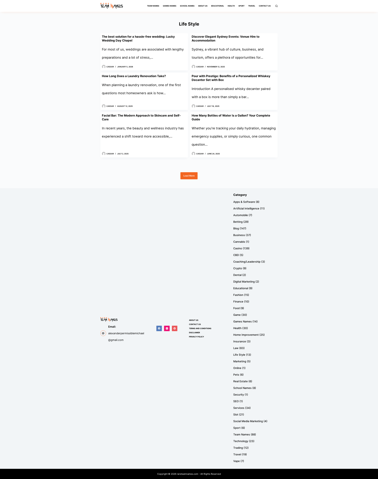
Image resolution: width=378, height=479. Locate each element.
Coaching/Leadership (246, 261)
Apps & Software (244, 201)
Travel (251, 6)
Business (239, 235)
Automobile (240, 215)
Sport (241, 6)
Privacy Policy (196, 337)
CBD (236, 255)
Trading (238, 447)
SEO (236, 401)
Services (238, 407)
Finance (238, 301)
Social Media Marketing (248, 421)
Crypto (237, 268)
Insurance (239, 341)
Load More (189, 175)
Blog (236, 228)
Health (231, 6)
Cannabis (239, 241)
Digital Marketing (244, 281)
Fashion (238, 294)
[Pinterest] (174, 328)
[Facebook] (159, 328)
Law (235, 348)
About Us (202, 6)
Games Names (169, 6)
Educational (217, 6)
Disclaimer (194, 332)
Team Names (153, 6)
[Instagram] (167, 328)
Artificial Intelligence (246, 208)
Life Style (239, 354)
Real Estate (240, 381)
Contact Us (265, 6)
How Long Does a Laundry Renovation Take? (134, 76)
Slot (235, 414)
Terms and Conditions (200, 328)
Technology (240, 441)
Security (238, 394)
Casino (237, 248)
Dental (237, 274)
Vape (236, 461)
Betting (238, 221)
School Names (187, 6)
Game (237, 314)
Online (237, 368)
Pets (236, 374)
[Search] (276, 6)
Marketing (239, 361)
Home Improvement (246, 334)
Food (236, 308)
